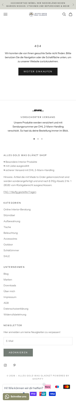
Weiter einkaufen (38, 71)
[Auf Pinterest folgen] (14, 365)
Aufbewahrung (12, 221)
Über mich (9, 291)
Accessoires (10, 238)
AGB (6, 302)
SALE (7, 256)
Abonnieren (18, 352)
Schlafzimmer (11, 250)
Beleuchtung (11, 232)
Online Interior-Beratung (17, 209)
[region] (38, 120)
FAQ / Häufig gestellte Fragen (20, 192)
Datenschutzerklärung (16, 308)
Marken (8, 279)
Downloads (10, 285)
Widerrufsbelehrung (15, 314)
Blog (6, 273)
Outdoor (8, 244)
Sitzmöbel (9, 215)
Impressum (10, 297)
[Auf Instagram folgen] (5, 365)
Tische (7, 227)
